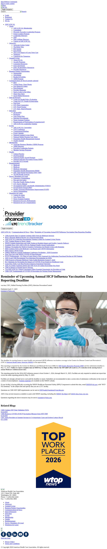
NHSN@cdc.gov (92, 384)
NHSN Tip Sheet (62, 394)
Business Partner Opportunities (15, 508)
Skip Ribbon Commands (9, 2)
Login (7, 15)
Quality (7, 519)
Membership (9, 517)
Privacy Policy (10, 542)
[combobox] (10, 12)
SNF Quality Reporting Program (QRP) (71, 366)
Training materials (25, 381)
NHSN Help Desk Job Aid (79, 394)
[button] (23, 11)
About (7, 502)
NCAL (7, 21)
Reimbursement (10, 521)
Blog (32, 232)
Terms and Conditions (12, 544)
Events (7, 515)
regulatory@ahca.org (8, 291)
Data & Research (10, 512)
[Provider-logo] (14, 216)
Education (8, 514)
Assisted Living (10, 506)
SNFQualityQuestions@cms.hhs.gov (51, 390)
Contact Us (8, 19)
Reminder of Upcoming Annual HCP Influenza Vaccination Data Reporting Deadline (63, 232)
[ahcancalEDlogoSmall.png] (19, 220)
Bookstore (8, 17)
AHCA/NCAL (6, 232)
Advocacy (8, 504)
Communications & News (20, 232)
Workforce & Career (11, 525)
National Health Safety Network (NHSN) (20, 362)
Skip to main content (7, 3)
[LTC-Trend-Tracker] (24, 225)
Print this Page (5, 538)
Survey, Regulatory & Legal (14, 523)
